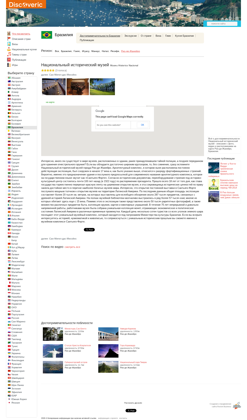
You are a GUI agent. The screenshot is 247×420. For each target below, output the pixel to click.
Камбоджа (17, 226)
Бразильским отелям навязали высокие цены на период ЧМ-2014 (229, 184)
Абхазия (15, 78)
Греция (15, 162)
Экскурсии (130, 35)
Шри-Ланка (17, 385)
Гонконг (15, 159)
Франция (16, 363)
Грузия (15, 166)
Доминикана (18, 176)
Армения (16, 106)
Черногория (18, 371)
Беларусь (16, 109)
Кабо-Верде (18, 219)
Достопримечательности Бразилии (100, 35)
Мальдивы (17, 279)
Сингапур (16, 328)
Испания (16, 212)
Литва (14, 258)
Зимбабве (16, 187)
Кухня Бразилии (184, 35)
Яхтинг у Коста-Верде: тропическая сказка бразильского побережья (222, 170)
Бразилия (17, 127)
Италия (15, 215)
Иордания (17, 201)
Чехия (14, 374)
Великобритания (20, 134)
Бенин (14, 116)
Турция (15, 349)
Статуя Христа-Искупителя (78, 345)
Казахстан (17, 222)
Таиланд (16, 339)
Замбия (15, 183)
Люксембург (18, 261)
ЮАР (14, 395)
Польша (15, 311)
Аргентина (17, 102)
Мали (14, 275)
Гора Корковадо (127, 345)
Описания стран (21, 38)
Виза (158, 35)
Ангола (15, 95)
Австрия (15, 85)
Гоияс (77, 51)
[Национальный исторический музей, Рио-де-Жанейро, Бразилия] (54, 94)
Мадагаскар (18, 265)
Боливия (16, 123)
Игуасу (85, 51)
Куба (14, 251)
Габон (14, 148)
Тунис (14, 346)
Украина (15, 353)
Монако (15, 293)
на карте (50, 102)
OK (142, 125)
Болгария (16, 120)
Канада (15, 233)
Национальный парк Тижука (133, 362)
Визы (15, 44)
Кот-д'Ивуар (18, 247)
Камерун (16, 229)
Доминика (16, 173)
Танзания (16, 342)
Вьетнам (16, 145)
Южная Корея (19, 399)
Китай (14, 243)
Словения (16, 332)
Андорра (16, 99)
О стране (146, 35)
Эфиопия (16, 392)
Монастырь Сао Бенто (75, 329)
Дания (14, 169)
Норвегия (16, 303)
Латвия (15, 254)
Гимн (168, 35)
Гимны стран (19, 54)
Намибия (16, 296)
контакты (123, 418)
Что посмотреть (21, 33)
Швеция (15, 381)
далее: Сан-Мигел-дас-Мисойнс (59, 74)
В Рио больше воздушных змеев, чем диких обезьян (229, 195)
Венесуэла (17, 141)
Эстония (16, 388)
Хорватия (16, 367)
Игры (15, 65)
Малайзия (17, 272)
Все (57, 51)
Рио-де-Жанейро (130, 51)
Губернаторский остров (76, 362)
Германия (16, 155)
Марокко (16, 286)
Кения (14, 236)
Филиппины (17, 356)
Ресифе (115, 51)
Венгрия (15, 138)
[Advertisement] (220, 85)
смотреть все (72, 246)
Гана (14, 152)
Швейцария (17, 378)
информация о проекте (108, 418)
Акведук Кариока (128, 329)
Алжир (14, 92)
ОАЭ (13, 307)
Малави (15, 268)
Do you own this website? (109, 125)
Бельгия (15, 113)
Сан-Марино (18, 321)
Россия (15, 318)
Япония (15, 402)
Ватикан (15, 130)
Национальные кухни (24, 49)
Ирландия (17, 205)
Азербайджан (18, 88)
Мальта (15, 282)
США (14, 335)
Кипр (14, 240)
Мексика (16, 289)
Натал (105, 51)
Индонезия (17, 198)
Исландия (16, 208)
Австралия (17, 81)
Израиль (16, 190)
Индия (14, 194)
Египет (15, 180)
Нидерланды (18, 300)
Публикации (19, 59)
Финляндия (17, 360)
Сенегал (16, 325)
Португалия (17, 314)
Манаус (95, 51)
